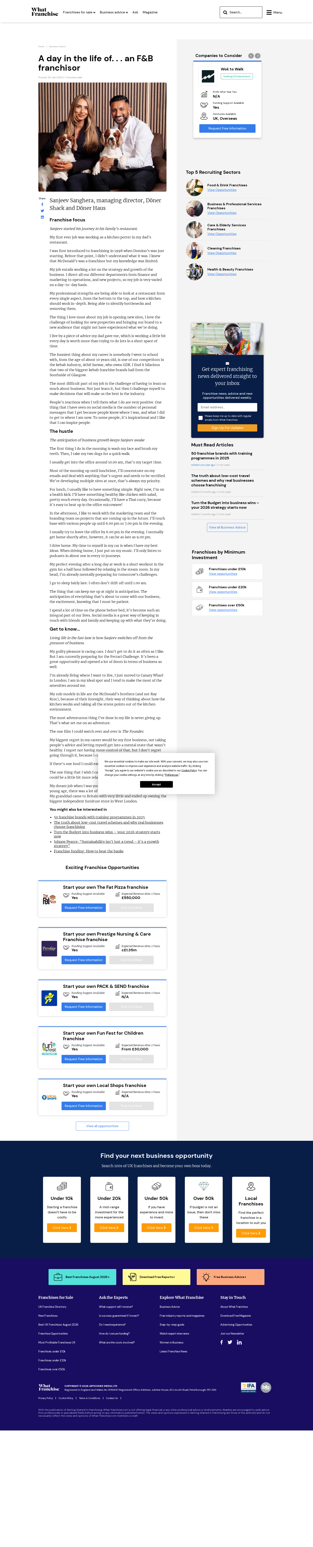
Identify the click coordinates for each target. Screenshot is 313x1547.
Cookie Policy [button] (189, 770)
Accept (156, 784)
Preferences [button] (171, 775)
